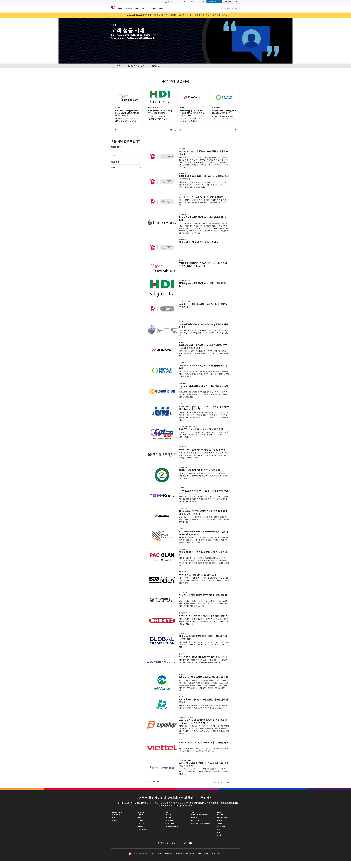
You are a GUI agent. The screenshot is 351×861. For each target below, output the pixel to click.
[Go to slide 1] (171, 130)
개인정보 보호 (168, 853)
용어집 (140, 820)
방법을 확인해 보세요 (229, 803)
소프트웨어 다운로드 (171, 826)
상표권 (153, 853)
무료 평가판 (116, 815)
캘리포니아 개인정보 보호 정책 (185, 853)
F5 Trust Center (222, 818)
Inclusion (220, 823)
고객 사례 (141, 823)
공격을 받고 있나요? (230, 2)
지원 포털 (168, 818)
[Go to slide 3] (180, 130)
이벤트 (219, 832)
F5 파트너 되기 (196, 820)
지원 (203, 1)
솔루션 (114, 820)
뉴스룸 (219, 835)
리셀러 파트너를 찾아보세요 (200, 815)
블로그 (219, 829)
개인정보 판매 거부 (203, 853)
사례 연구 (114, 25)
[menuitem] (169, 1)
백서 (139, 818)
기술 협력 (194, 818)
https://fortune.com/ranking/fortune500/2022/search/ (133, 38)
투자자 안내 (221, 826)
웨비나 (140, 826)
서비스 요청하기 (170, 823)
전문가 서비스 (169, 820)
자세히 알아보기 (219, 15)
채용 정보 (220, 820)
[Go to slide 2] (175, 130)
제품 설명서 (142, 815)
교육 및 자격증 (143, 829)
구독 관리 (168, 815)
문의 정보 (220, 815)
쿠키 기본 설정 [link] (216, 853)
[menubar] (175, 1)
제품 (113, 818)
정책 (159, 853)
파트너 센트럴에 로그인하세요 (201, 823)
